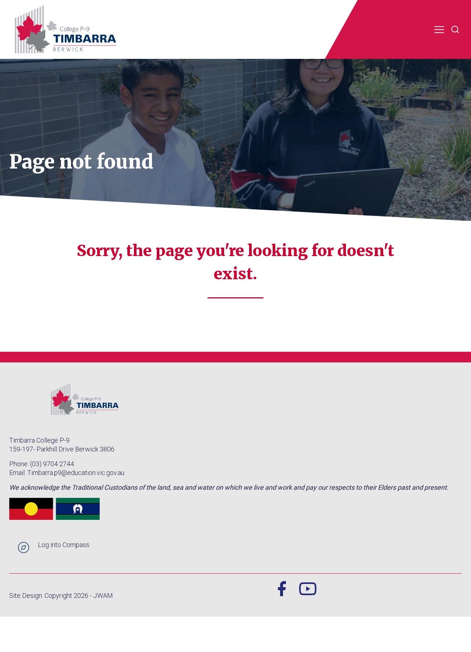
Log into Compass (63, 545)
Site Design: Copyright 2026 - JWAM (61, 595)
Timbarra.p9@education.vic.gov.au (75, 472)
